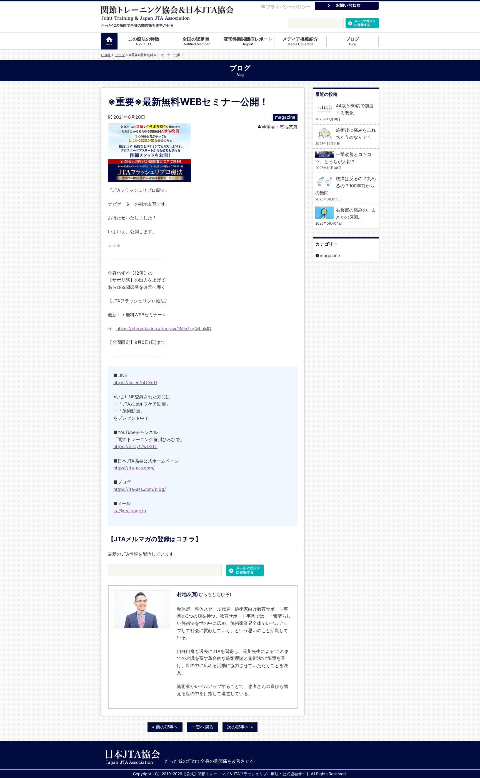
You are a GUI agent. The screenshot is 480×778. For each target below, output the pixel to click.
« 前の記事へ (165, 727)
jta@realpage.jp (129, 510)
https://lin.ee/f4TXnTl (135, 382)
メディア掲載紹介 (300, 41)
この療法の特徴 (143, 41)
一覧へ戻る (202, 727)
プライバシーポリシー (288, 6)
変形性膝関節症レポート (248, 41)
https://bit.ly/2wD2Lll (135, 446)
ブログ (352, 41)
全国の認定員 (195, 41)
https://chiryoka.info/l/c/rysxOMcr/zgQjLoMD (163, 328)
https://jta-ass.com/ (134, 468)
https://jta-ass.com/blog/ (139, 489)
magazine (285, 117)
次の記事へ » (240, 727)
